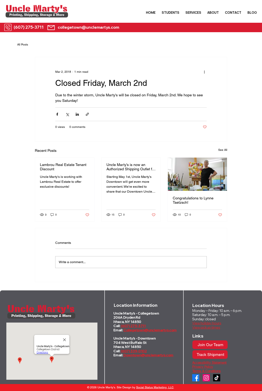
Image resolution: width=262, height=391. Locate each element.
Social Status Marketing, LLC (155, 387)
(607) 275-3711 (29, 27)
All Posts (22, 44)
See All (222, 149)
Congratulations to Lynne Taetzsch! (193, 200)
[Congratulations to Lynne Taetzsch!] (197, 174)
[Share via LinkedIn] (77, 114)
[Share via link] (87, 114)
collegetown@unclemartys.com (88, 27)
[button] (170, 12)
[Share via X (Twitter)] (67, 114)
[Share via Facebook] (57, 114)
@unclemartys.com (161, 330)
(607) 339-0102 (134, 351)
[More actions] (204, 71)
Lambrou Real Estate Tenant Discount (63, 167)
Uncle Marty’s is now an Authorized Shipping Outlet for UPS (130, 167)
